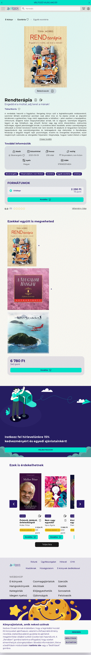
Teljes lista (47, 544)
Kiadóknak (31, 568)
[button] (13, 504)
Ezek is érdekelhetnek (26, 465)
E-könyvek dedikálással (68, 568)
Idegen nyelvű (18, 595)
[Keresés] (23, 8)
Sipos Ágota (50, 525)
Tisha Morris (11, 109)
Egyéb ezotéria (40, 19)
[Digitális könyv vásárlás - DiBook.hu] (13, 8)
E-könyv (9, 19)
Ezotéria (22, 19)
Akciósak (38, 586)
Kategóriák (16, 590)
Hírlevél (63, 562)
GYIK (72, 562)
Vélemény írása (79, 208)
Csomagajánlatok (44, 581)
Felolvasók (64, 595)
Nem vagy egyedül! (50, 521)
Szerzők (63, 581)
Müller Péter (25, 525)
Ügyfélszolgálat (48, 562)
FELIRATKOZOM (45, 450)
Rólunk (34, 562)
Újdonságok (40, 595)
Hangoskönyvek (19, 586)
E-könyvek (15, 581)
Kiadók (62, 586)
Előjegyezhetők (42, 590)
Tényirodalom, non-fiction (71, 155)
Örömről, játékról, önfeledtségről (28, 521)
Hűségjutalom (47, 568)
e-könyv (77, 174)
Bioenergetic (16, 155)
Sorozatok (64, 590)
